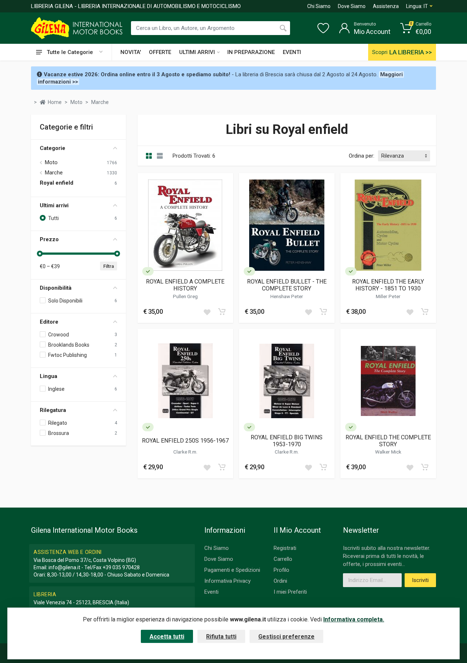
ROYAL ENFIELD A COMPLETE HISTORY (185, 285)
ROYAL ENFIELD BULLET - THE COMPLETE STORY (287, 285)
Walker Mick (388, 452)
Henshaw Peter (286, 296)
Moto (51, 162)
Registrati (285, 548)
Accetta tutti (167, 636)
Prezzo (49, 239)
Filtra (108, 266)
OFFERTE (160, 52)
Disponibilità (56, 288)
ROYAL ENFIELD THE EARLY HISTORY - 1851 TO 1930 (388, 285)
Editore (49, 322)
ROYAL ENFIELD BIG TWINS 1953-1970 (287, 441)
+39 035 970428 (121, 567)
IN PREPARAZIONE (251, 52)
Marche (54, 172)
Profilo (281, 570)
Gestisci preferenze (286, 636)
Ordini (280, 581)
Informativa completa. (353, 619)
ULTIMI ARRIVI (197, 52)
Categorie (52, 148)
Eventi (211, 592)
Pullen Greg (185, 296)
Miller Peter (388, 296)
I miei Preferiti (290, 592)
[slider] (40, 254)
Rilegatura (53, 410)
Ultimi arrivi (54, 205)
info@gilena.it (64, 567)
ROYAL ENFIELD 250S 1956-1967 (185, 440)
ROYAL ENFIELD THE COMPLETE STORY (388, 441)
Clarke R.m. (185, 452)
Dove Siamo (352, 6)
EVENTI (292, 52)
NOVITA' (130, 52)
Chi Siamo (319, 6)
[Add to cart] (221, 311)
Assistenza (386, 6)
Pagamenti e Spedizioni (232, 570)
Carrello (283, 559)
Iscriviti (420, 580)
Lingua (48, 376)
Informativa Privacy (227, 581)
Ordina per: (361, 156)
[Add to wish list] (207, 311)
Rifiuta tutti (221, 636)
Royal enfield (56, 183)
